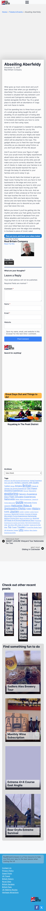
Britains (18, 486)
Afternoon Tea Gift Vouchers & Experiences (16, 480)
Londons (26, 512)
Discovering (32, 491)
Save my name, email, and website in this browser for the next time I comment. (22, 332)
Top (9, 527)
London (21, 512)
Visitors (26, 530)
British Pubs (7, 887)
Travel (14, 527)
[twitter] (41, 907)
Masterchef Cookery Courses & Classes (24, 514)
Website (7, 322)
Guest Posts (7, 873)
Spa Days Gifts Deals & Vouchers (18, 525)
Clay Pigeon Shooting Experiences (20, 489)
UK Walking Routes (9, 890)
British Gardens (8, 884)
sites (5, 525)
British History (8, 879)
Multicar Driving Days (11, 518)
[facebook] (36, 907)
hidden (28, 509)
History (36, 508)
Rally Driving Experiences (32, 523)
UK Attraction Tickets (11, 530)
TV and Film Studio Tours (34, 527)
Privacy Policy (8, 871)
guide (19, 502)
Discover (25, 491)
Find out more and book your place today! (23, 236)
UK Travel (6, 876)
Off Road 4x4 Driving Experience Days (19, 520)
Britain (13, 486)
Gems (17, 499)
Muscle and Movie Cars (26, 518)
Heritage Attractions (10, 892)
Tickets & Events (16, 12)
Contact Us (6, 868)
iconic (6, 511)
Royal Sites (6, 881)
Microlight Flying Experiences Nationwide (20, 516)
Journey (14, 511)
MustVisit (36, 518)
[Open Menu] (27, 2)
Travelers (21, 527)
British (26, 485)
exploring (11, 494)
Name (7, 304)
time (5, 527)
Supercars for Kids (35, 525)
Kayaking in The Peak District (23, 424)
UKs (21, 529)
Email (7, 313)
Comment (9, 289)
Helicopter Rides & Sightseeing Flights (18, 507)
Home (4, 12)
